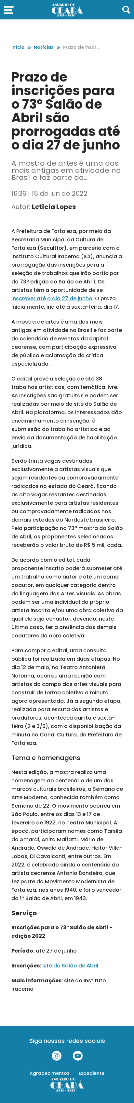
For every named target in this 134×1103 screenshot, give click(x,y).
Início (17, 47)
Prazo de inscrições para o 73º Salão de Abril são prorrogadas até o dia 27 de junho (81, 47)
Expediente (91, 1073)
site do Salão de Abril (69, 965)
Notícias (44, 47)
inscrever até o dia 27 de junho (51, 298)
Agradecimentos (50, 1073)
